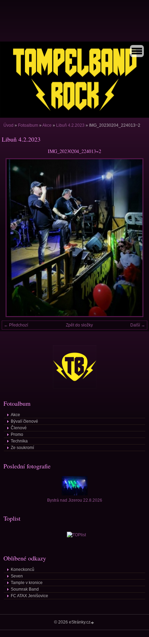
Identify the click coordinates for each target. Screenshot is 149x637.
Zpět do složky (79, 325)
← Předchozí (16, 325)
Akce (47, 125)
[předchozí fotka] (13, 237)
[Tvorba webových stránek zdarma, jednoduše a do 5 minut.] (92, 622)
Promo (17, 434)
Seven (17, 576)
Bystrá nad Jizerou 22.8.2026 (74, 500)
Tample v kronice (27, 582)
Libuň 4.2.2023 (70, 125)
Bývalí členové (24, 421)
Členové (19, 427)
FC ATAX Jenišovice (29, 595)
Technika (19, 441)
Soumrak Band (25, 589)
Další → (137, 325)
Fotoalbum (28, 125)
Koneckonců (22, 569)
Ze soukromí (22, 447)
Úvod (8, 125)
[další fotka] (136, 237)
